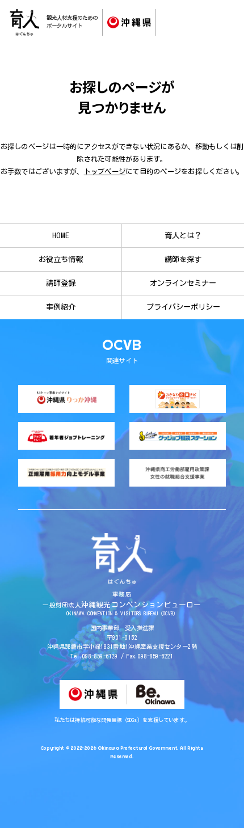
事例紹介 (60, 307)
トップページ (104, 171)
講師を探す (183, 259)
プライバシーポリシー (183, 307)
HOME (60, 235)
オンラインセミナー (183, 283)
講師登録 (60, 283)
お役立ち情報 (61, 259)
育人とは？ (183, 235)
